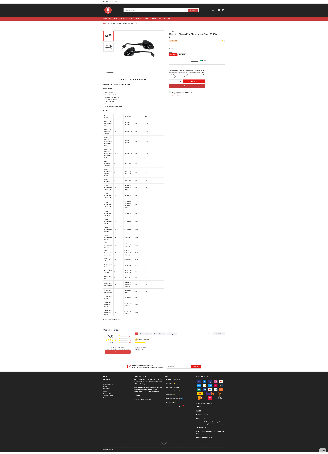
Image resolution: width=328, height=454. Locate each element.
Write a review (118, 352)
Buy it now (187, 86)
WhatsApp (198, 410)
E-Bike (154, 18)
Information (106, 379)
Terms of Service (108, 395)
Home (104, 23)
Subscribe (196, 367)
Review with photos (145, 334)
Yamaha (138, 18)
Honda (147, 18)
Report (144, 350)
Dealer (105, 386)
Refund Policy (107, 391)
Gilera (131, 18)
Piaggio (123, 18)
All (136, 334)
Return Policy (107, 389)
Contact (105, 382)
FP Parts (171, 31)
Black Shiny (173, 54)
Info (169, 18)
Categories (106, 18)
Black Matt (182, 54)
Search (194, 10)
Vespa (115, 18)
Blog (164, 18)
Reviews (105, 398)
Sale (159, 18)
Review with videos (159, 334)
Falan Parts (110, 449)
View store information (178, 96)
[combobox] (161, 10)
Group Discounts (108, 384)
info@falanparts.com (202, 414)
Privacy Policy (107, 393)
